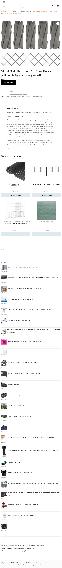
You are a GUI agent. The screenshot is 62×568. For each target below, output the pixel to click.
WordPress (41, 565)
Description (31, 103)
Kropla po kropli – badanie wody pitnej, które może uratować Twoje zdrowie (22, 545)
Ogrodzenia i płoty (16, 94)
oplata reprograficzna (13, 96)
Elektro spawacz (8, 7)
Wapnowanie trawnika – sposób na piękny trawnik (15, 551)
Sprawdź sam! (9, 82)
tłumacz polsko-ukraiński (34, 96)
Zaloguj (52, 7)
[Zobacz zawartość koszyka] (57, 6)
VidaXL (25, 94)
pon (23, 96)
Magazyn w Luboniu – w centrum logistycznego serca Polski (18, 548)
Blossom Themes (23, 565)
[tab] (31, 103)
